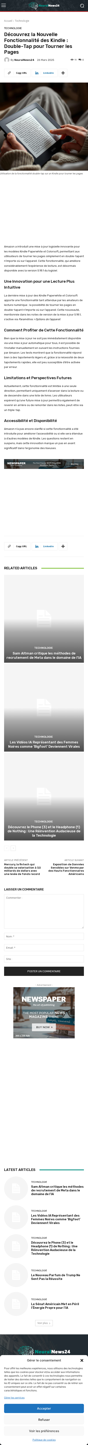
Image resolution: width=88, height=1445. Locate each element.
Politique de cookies (44, 1439)
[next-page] (13, 848)
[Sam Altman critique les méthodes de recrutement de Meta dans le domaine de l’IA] (44, 619)
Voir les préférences (44, 1431)
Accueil (8, 21)
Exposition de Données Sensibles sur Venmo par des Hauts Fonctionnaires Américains (66, 869)
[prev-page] (6, 848)
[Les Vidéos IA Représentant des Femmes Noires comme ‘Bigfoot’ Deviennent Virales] (44, 708)
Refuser (44, 1420)
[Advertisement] (44, 206)
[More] (63, 73)
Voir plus (42, 1323)
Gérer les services (14, 1397)
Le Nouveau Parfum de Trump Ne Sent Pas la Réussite (55, 1277)
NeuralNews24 (24, 60)
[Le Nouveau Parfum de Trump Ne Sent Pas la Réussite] (16, 1275)
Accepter (44, 1408)
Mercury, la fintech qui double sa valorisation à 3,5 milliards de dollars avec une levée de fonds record (22, 869)
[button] (82, 1360)
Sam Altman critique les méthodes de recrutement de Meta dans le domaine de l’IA (44, 655)
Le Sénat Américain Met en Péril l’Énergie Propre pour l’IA (55, 1306)
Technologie (22, 21)
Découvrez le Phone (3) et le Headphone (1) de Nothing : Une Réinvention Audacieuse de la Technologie (44, 831)
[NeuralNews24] (7, 59)
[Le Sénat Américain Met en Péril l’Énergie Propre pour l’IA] (16, 1304)
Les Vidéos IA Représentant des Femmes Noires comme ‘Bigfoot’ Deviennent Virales (44, 744)
